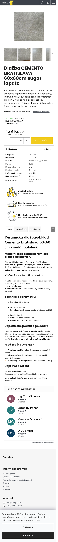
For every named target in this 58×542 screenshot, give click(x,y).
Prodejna (6, 489)
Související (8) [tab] (21, 229)
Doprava (6, 483)
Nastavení (28, 526)
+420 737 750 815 (14, 506)
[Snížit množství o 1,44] (13, 141)
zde (37, 520)
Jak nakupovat (9, 473)
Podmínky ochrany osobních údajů (17, 480)
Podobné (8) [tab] (35, 229)
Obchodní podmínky (11, 477)
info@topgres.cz (14, 502)
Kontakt (6, 486)
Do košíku (44, 140)
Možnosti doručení (41, 111)
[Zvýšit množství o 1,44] (26, 141)
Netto (15, 123)
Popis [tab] (9, 229)
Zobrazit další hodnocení (42, 442)
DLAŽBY (32, 154)
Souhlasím (28, 535)
